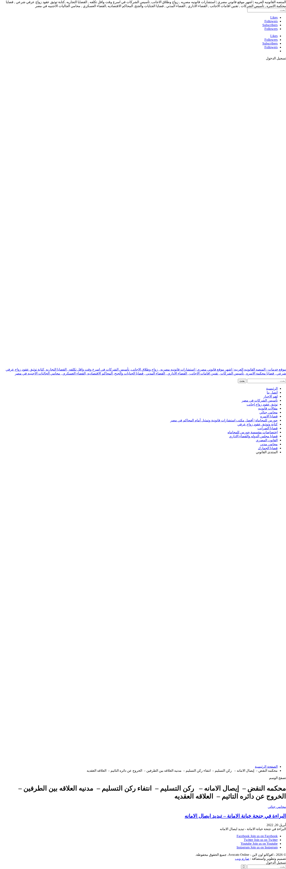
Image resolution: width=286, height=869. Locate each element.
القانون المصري (267, 440)
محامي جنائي (268, 412)
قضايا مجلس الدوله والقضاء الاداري (253, 436)
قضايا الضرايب (268, 428)
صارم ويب (242, 858)
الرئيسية (272, 388)
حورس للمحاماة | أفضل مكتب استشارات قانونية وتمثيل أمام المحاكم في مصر (224, 420)
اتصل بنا (272, 392)
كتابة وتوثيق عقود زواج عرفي (257, 424)
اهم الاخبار (270, 396)
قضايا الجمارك (268, 448)
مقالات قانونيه (268, 408)
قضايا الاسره (269, 416)
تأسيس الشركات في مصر (260, 400)
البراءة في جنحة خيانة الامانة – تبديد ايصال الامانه (235, 816)
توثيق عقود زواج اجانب (262, 404)
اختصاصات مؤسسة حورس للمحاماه (253, 432)
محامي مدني (269, 444)
